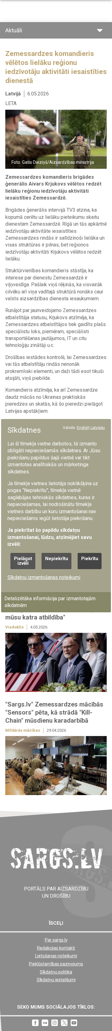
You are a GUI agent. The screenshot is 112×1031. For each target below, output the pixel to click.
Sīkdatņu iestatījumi (56, 979)
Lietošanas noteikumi (56, 955)
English (83, 427)
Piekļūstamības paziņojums (56, 963)
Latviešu (98, 427)
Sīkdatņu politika (56, 971)
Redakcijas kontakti (56, 948)
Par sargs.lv (56, 939)
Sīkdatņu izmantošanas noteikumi (43, 577)
